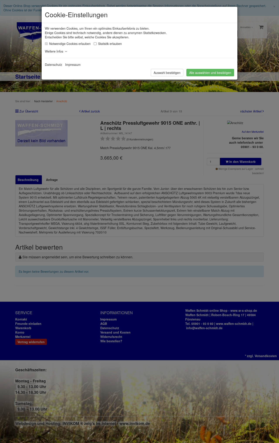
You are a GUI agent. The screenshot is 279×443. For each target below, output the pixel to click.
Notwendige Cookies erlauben (70, 43)
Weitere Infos (55, 51)
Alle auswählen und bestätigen (210, 72)
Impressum (73, 64)
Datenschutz (53, 64)
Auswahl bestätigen (167, 72)
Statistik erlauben (110, 43)
